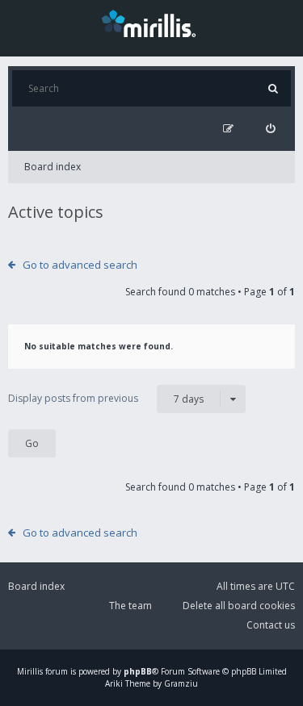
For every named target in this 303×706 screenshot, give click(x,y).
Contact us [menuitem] (270, 625)
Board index (52, 166)
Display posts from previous (106, 398)
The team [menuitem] (130, 605)
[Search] (273, 88)
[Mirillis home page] (152, 22)
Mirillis (30, 671)
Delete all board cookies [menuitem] (239, 605)
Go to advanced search (80, 264)
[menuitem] (270, 129)
